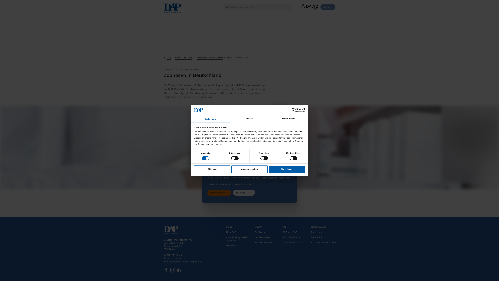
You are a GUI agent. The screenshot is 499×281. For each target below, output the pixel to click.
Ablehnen (212, 169)
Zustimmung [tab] (210, 119)
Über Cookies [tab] (288, 118)
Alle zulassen (287, 169)
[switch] (235, 158)
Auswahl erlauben (249, 169)
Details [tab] (249, 118)
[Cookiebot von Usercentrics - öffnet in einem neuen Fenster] (293, 110)
